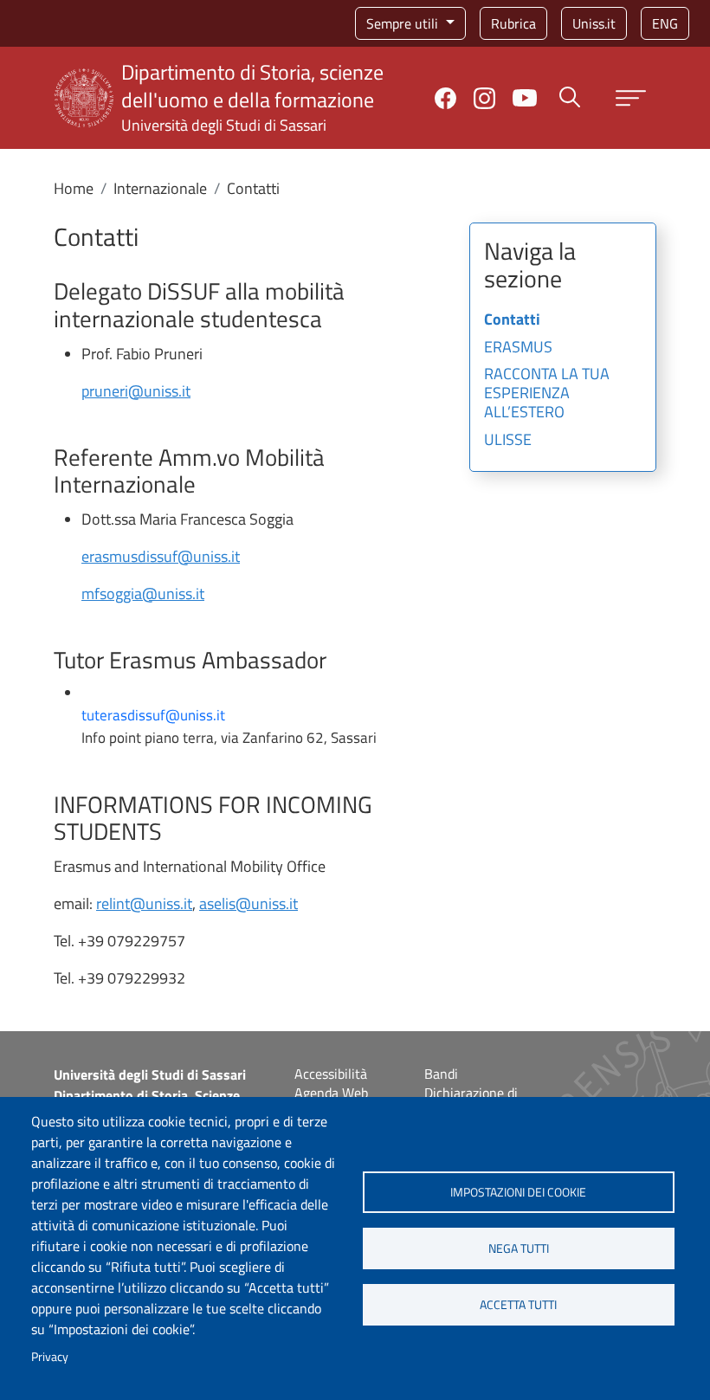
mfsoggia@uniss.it (142, 593)
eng (665, 23)
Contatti (512, 320)
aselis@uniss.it (248, 903)
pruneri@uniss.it (135, 391)
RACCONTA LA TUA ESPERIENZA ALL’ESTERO (547, 394)
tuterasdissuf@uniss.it (153, 715)
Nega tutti (518, 1248)
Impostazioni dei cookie (518, 1192)
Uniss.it (594, 23)
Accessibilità (330, 1073)
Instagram (484, 98)
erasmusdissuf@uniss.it (160, 556)
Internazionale (160, 188)
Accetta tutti (518, 1304)
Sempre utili (404, 23)
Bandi (441, 1073)
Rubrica (513, 23)
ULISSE (508, 440)
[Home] (84, 79)
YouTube (525, 98)
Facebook (445, 98)
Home (74, 188)
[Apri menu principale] (630, 98)
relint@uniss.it (144, 903)
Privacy (49, 1356)
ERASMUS (518, 348)
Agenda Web (331, 1092)
